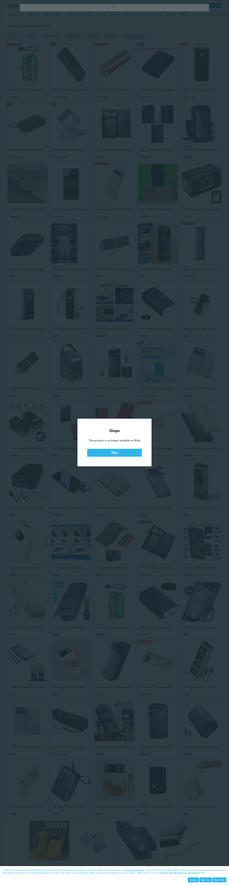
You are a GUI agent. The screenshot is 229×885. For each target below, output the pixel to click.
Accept (193, 879)
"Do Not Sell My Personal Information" (180, 872)
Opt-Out (205, 879)
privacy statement (134, 870)
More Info (219, 879)
